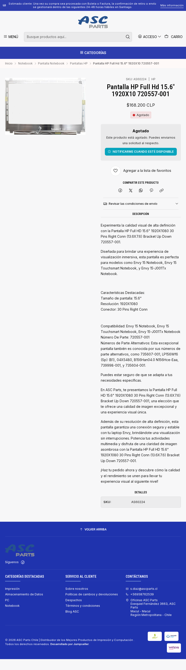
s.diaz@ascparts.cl (143, 589)
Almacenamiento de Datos (24, 594)
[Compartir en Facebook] (120, 191)
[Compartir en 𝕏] (130, 191)
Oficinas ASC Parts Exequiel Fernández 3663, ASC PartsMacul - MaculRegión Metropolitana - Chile (153, 607)
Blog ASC (72, 611)
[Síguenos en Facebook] (23, 562)
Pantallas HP (79, 63)
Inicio (9, 63)
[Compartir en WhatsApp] (141, 191)
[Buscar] (128, 37)
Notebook (25, 63)
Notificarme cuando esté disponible (143, 151)
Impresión (12, 589)
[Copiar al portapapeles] (161, 191)
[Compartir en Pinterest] (151, 191)
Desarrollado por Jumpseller (69, 644)
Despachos (73, 600)
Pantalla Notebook (51, 63)
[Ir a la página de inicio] (93, 22)
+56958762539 (142, 594)
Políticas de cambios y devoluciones (91, 594)
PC (7, 600)
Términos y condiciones (82, 605)
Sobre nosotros (76, 589)
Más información (172, 5)
